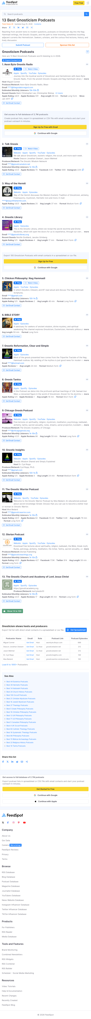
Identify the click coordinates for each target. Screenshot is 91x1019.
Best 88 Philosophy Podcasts (18, 736)
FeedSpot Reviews (10, 849)
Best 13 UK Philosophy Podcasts (19, 715)
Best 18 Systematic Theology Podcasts (22, 732)
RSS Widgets (7, 959)
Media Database (9, 936)
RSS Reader (7, 932)
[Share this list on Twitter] (14, 27)
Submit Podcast (23, 45)
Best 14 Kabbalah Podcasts (17, 688)
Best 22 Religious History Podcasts (20, 742)
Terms (4, 859)
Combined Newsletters (12, 954)
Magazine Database (11, 886)
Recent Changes (9, 995)
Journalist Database (11, 891)
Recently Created (9, 1000)
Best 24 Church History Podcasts (19, 692)
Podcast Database (10, 881)
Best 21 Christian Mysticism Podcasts (21, 698)
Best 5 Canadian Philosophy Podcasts (21, 722)
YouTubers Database (11, 895)
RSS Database (8, 872)
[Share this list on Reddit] (22, 27)
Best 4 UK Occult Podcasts (17, 726)
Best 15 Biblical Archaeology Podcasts (21, 739)
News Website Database (13, 900)
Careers (11, 845)
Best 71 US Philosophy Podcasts (19, 719)
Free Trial (79, 3)
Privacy (5, 854)
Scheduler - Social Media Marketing (18, 973)
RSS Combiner (8, 964)
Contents (37, 24)
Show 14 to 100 (14, 611)
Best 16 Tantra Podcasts (16, 746)
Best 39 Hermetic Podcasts (17, 685)
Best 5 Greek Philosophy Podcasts (20, 709)
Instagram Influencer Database (15, 905)
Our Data (6, 840)
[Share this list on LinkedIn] (18, 27)
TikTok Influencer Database (14, 914)
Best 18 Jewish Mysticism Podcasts (20, 702)
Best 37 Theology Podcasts (17, 705)
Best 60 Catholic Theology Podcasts (21, 729)
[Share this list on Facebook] (9, 27)
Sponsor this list (67, 45)
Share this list (9, 757)
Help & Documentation (12, 991)
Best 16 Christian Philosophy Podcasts (21, 712)
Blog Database (8, 877)
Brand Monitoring (9, 950)
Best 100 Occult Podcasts (17, 695)
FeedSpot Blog (8, 1005)
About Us (6, 836)
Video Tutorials (8, 986)
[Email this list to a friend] (27, 27)
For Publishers (8, 927)
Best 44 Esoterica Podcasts (17, 682)
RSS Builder (7, 968)
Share (4, 28)
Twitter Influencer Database (14, 909)
